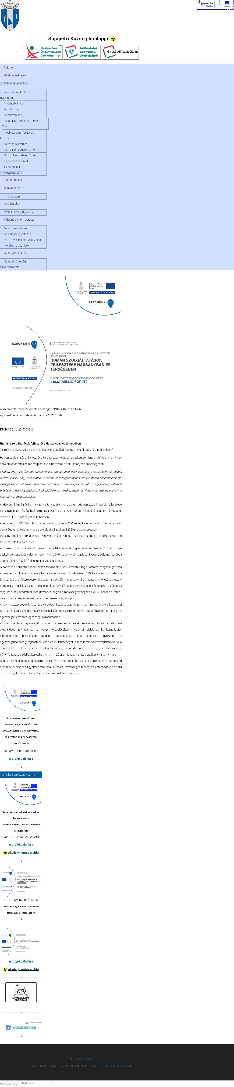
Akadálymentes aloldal (23, 852)
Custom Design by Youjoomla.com (110, 1065)
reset (78, 1058)
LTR (92, 1058)
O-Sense (38, 1022)
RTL (86, 1058)
